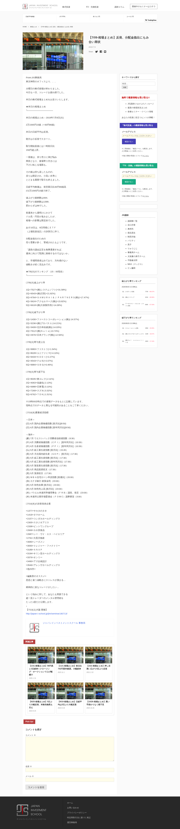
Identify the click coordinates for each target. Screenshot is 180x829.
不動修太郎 (132, 260)
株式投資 (66, 7)
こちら (146, 156)
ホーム (70, 803)
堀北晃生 (131, 233)
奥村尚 (130, 229)
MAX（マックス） (136, 264)
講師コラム (119, 7)
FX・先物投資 (92, 7)
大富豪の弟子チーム (136, 256)
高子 (130, 245)
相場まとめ (33, 26)
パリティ (131, 241)
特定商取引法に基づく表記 (79, 817)
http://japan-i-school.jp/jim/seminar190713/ (46, 613)
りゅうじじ (132, 248)
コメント (30, 735)
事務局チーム (133, 252)
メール (29, 776)
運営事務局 (72, 822)
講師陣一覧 (132, 221)
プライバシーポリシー (77, 813)
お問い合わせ (73, 808)
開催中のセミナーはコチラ (144, 6)
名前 (28, 766)
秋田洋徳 (131, 237)
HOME (25, 26)
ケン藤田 (131, 268)
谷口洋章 (131, 225)
